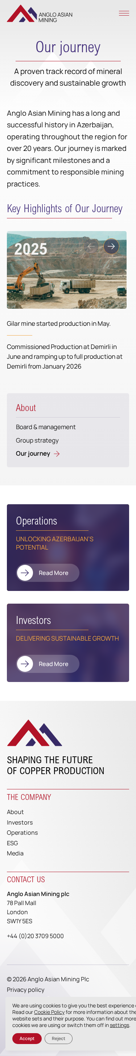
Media (15, 853)
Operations (22, 833)
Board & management (46, 427)
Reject (58, 1038)
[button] (111, 246)
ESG (12, 843)
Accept (27, 1038)
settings (119, 1025)
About (26, 407)
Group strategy (37, 440)
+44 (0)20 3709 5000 (35, 936)
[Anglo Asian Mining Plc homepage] (39, 13)
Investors (20, 822)
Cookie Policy (49, 1011)
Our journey (33, 453)
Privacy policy (26, 990)
